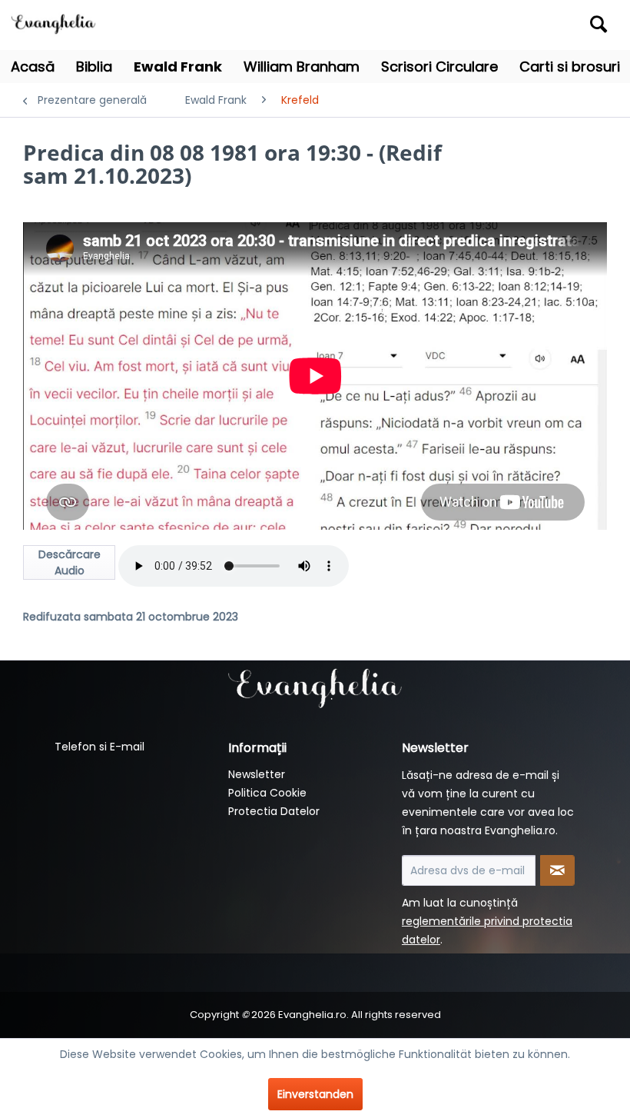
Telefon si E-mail (99, 746)
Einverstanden (315, 1094)
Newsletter (256, 774)
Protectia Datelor (274, 811)
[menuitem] (539, 25)
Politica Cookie (267, 792)
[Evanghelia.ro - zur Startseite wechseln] (56, 22)
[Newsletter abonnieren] (557, 870)
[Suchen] (598, 23)
